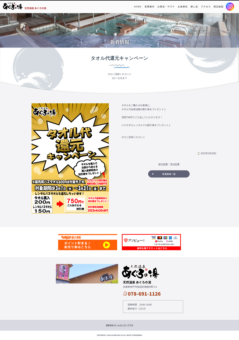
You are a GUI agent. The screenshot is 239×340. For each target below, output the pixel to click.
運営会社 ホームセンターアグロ (119, 325)
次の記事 (175, 164)
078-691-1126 (144, 293)
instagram (230, 6)
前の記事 (163, 164)
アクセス (206, 6)
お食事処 (183, 6)
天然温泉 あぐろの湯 (35, 8)
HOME (138, 6)
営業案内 (149, 6)
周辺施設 (219, 6)
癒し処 (194, 6)
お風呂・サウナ (166, 6)
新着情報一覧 (169, 173)
